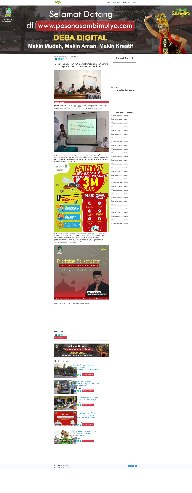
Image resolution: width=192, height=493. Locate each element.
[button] (14, 29)
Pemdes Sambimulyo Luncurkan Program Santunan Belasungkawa (86, 383)
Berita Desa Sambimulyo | (61, 57)
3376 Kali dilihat (88, 405)
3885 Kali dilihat (88, 391)
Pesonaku (68, 467)
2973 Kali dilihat (88, 425)
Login (134, 2)
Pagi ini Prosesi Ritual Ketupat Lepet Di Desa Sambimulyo (85, 399)
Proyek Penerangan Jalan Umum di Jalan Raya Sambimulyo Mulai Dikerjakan (85, 367)
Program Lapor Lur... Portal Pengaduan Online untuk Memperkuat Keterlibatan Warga (84, 416)
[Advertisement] (81, 316)
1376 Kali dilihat (88, 441)
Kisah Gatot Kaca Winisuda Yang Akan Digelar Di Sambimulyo (84, 434)
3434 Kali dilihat (61, 338)
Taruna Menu (126, 2)
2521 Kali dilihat (88, 375)
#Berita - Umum (67, 59)
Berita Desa (116, 2)
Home (108, 2)
